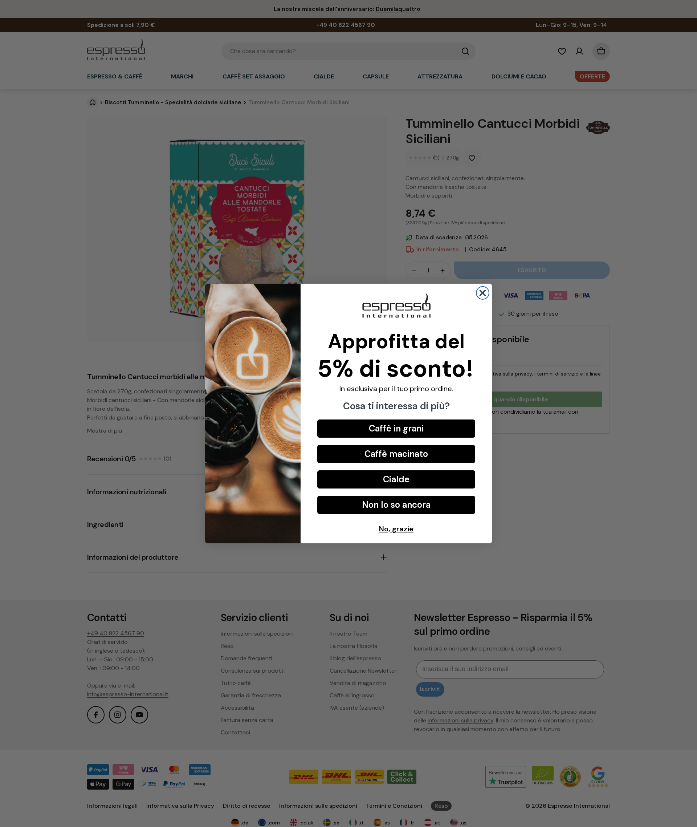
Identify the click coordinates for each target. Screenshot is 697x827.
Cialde (396, 479)
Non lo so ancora (396, 504)
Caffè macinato (396, 453)
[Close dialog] (482, 293)
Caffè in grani (396, 428)
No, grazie (396, 529)
